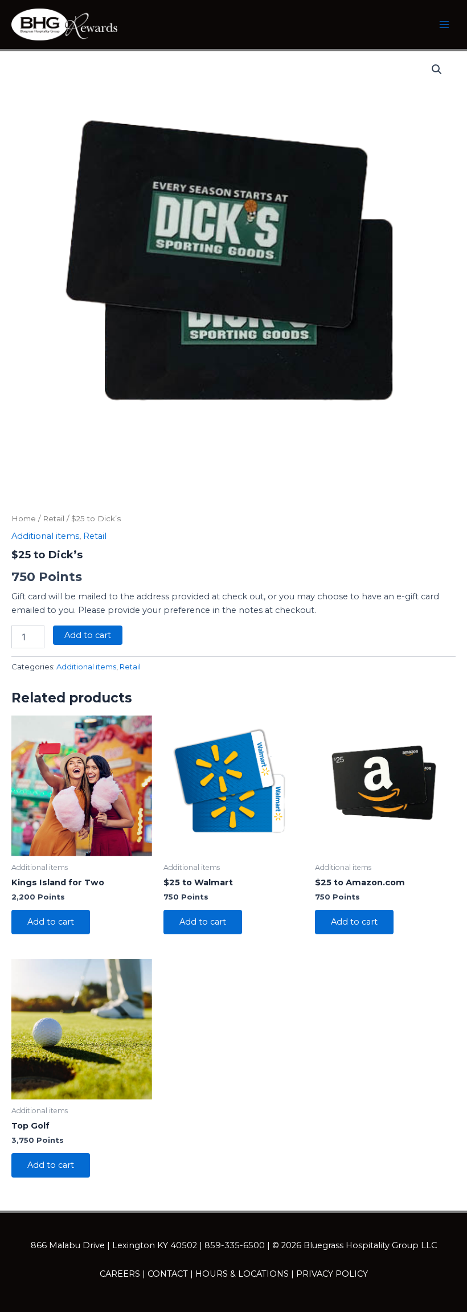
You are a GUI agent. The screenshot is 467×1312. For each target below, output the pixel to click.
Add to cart (87, 635)
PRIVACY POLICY (332, 1274)
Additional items (45, 536)
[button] (437, 69)
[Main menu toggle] (444, 24)
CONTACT (168, 1274)
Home (23, 518)
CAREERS (120, 1274)
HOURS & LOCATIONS (242, 1274)
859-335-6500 (234, 1245)
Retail (53, 518)
